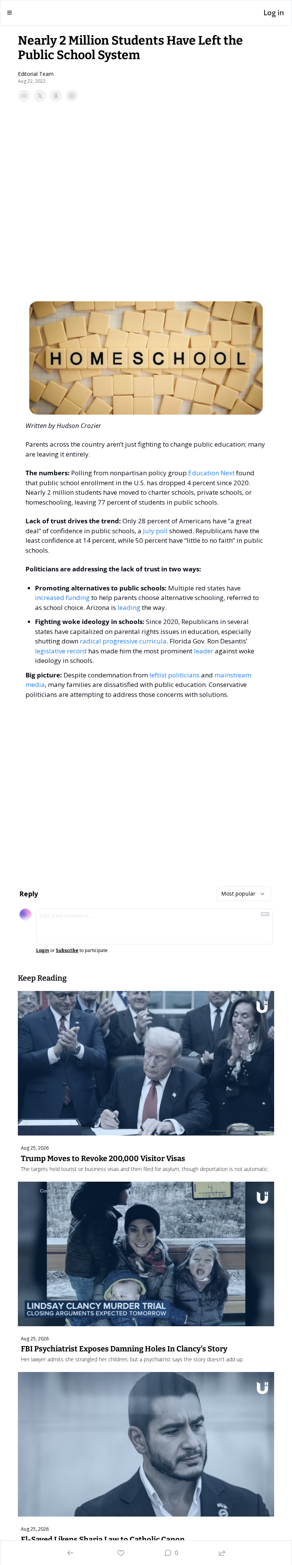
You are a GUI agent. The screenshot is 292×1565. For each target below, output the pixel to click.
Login (42, 950)
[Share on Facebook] (24, 96)
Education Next (211, 472)
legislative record (61, 651)
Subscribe (67, 950)
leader (203, 651)
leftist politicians (174, 675)
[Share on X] (40, 96)
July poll (155, 530)
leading (128, 607)
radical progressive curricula (123, 641)
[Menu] (9, 13)
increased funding (62, 597)
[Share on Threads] (56, 96)
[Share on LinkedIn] (72, 96)
